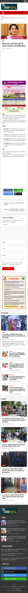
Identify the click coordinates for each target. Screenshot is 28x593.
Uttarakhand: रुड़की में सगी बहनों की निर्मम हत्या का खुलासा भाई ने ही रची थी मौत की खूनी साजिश (13, 496)
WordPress (19, 590)
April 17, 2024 (5, 48)
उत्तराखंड (3, 332)
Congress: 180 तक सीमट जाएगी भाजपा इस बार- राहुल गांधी (14, 203)
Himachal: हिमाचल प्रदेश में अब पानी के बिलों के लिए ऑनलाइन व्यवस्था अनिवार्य (17, 378)
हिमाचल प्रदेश (11, 375)
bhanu (11, 48)
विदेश (3, 41)
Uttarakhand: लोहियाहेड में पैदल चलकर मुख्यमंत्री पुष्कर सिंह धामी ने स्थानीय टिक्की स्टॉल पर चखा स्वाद (13, 336)
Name (4, 242)
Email (4, 248)
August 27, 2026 (6, 474)
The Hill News (13, 586)
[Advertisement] (14, 64)
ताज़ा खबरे (5, 313)
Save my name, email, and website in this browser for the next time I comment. (12, 263)
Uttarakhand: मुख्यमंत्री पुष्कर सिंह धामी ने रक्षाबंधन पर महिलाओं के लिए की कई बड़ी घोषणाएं (17, 354)
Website (4, 255)
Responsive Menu (25, 1)
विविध (3, 518)
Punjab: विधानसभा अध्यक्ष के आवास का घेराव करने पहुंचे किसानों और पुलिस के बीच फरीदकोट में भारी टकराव (17, 390)
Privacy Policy (21, 586)
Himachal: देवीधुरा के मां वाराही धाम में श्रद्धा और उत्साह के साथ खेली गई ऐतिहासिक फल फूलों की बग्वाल (16, 366)
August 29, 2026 (6, 339)
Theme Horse (16, 588)
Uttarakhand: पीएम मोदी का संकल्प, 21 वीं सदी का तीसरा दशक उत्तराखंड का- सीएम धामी (14, 210)
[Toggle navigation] (3, 12)
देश (6, 441)
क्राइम (10, 385)
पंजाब (13, 385)
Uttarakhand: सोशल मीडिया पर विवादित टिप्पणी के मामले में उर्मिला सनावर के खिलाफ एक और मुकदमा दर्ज (13, 470)
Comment (5, 224)
